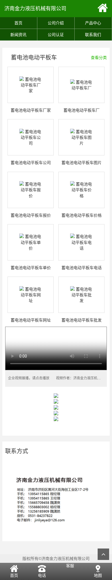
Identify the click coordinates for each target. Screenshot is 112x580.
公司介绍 (56, 23)
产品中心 (93, 23)
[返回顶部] (103, 554)
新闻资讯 (18, 34)
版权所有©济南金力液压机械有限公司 (56, 558)
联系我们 (93, 34)
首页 (18, 23)
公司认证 (56, 34)
